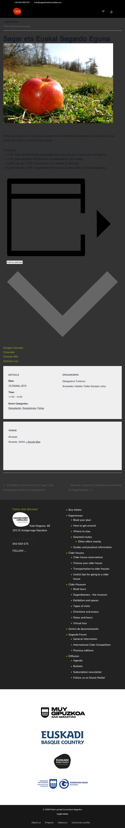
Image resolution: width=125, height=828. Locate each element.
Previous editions (83, 650)
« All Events (10, 22)
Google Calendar (13, 348)
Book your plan (82, 520)
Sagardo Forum (78, 634)
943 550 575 (20, 544)
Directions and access (86, 612)
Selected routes (82, 537)
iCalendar (9, 352)
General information (85, 639)
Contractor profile (81, 822)
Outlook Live (10, 361)
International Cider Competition (92, 645)
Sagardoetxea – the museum (90, 595)
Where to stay (81, 531)
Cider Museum (77, 584)
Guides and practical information (92, 547)
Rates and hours (83, 617)
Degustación (14, 408)
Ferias (40, 408)
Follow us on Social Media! (89, 678)
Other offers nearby (89, 541)
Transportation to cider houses (91, 569)
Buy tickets (75, 510)
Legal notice (62, 814)
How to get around (84, 525)
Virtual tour (80, 623)
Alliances (62, 822)
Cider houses (76, 553)
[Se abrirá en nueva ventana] (26, 551)
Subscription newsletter (87, 672)
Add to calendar (14, 262)
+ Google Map (33, 441)
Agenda (78, 660)
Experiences (76, 515)
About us (36, 822)
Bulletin (78, 666)
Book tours (79, 589)
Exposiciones (29, 408)
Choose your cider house (87, 563)
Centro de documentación (84, 629)
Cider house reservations (88, 557)
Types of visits (81, 606)
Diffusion (74, 656)
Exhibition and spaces (86, 600)
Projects (49, 822)
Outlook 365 (10, 356)
